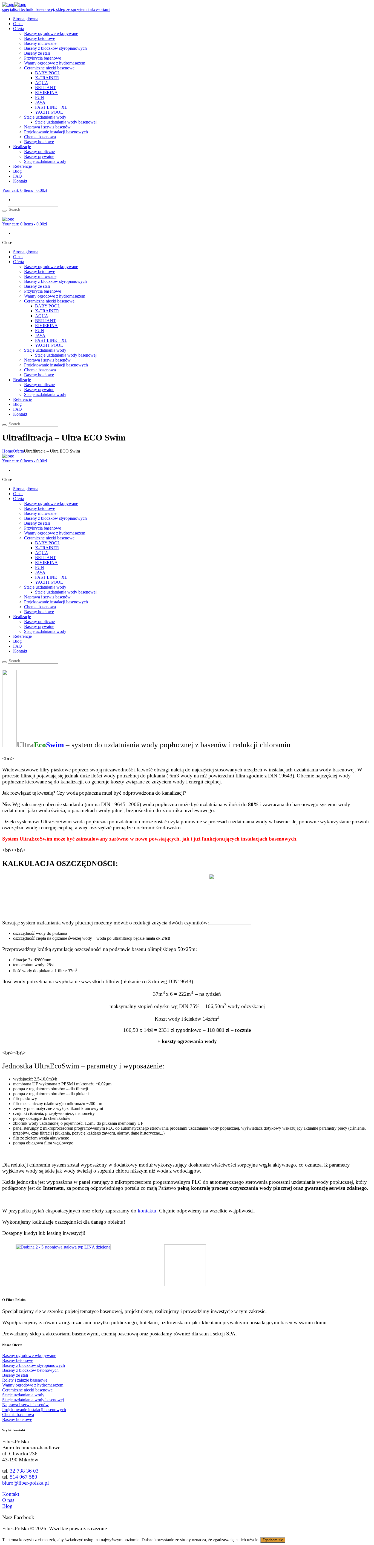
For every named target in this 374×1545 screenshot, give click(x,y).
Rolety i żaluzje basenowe (24, 1380)
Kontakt (10, 1494)
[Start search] (4, 425)
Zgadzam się (273, 1540)
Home (7, 451)
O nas (8, 1500)
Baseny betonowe (17, 1360)
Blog (7, 1506)
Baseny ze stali (15, 1375)
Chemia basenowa (18, 1414)
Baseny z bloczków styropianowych (33, 1365)
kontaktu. (148, 1211)
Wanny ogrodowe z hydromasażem (32, 1385)
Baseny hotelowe (17, 1419)
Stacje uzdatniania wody (23, 1395)
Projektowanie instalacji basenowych (34, 1409)
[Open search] (4, 211)
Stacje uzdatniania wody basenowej (33, 1399)
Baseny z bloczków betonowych (30, 1370)
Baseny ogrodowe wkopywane (29, 1355)
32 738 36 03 (23, 1471)
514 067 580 (22, 1477)
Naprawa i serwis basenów (25, 1404)
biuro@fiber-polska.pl (25, 1483)
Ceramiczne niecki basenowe (27, 1390)
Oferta (18, 451)
